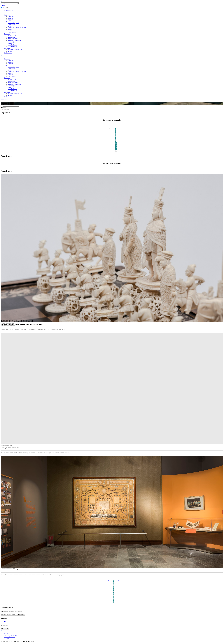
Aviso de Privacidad (9, 637)
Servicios (10, 31)
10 (116, 143)
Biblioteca (10, 29)
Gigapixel (10, 19)
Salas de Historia (12, 45)
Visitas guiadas (12, 32)
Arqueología (11, 42)
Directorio (7, 634)
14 (116, 149)
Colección (7, 15)
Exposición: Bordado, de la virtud (17, 27)
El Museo (7, 34)
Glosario (10, 51)
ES (3, 7)
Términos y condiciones (10, 635)
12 (116, 146)
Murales (10, 43)
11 (116, 144)
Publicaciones (8, 53)
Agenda (10, 26)
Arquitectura (11, 37)
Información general (13, 23)
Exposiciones (11, 24)
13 (116, 147)
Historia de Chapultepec (14, 40)
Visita (5, 21)
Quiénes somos (12, 35)
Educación (7, 48)
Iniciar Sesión (9, 10)
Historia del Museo (13, 38)
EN (7, 7)
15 (116, 150)
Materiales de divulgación (15, 49)
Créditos (6, 638)
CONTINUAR (21, 614)
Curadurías (11, 16)
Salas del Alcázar (12, 46)
